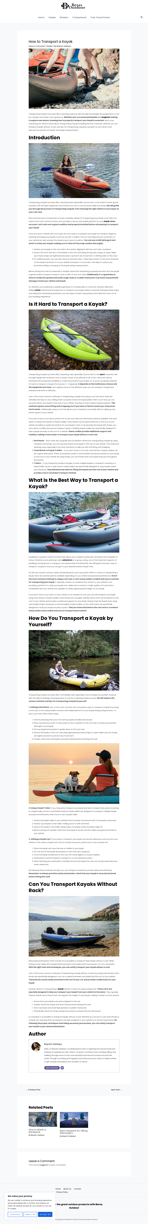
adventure (67, 560)
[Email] (62, 1068)
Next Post (116, 1089)
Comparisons (79, 17)
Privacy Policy (62, 1192)
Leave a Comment (37, 46)
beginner (106, 117)
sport (102, 374)
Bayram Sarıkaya (53, 1044)
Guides (52, 17)
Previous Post (33, 1089)
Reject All (30, 1214)
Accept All (45, 1214)
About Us (67, 1189)
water (38, 290)
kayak (106, 221)
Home (41, 17)
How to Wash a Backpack (37, 1131)
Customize (15, 1214)
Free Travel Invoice (100, 17)
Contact (77, 1189)
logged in (44, 1165)
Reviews (64, 17)
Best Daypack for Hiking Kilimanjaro (74, 1132)
